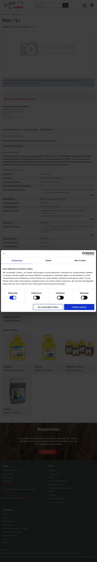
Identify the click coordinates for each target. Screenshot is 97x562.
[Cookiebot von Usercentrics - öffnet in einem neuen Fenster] (84, 253)
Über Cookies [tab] (80, 260)
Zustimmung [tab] (17, 260)
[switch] (36, 298)
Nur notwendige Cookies (48, 307)
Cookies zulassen (79, 307)
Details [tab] (48, 260)
